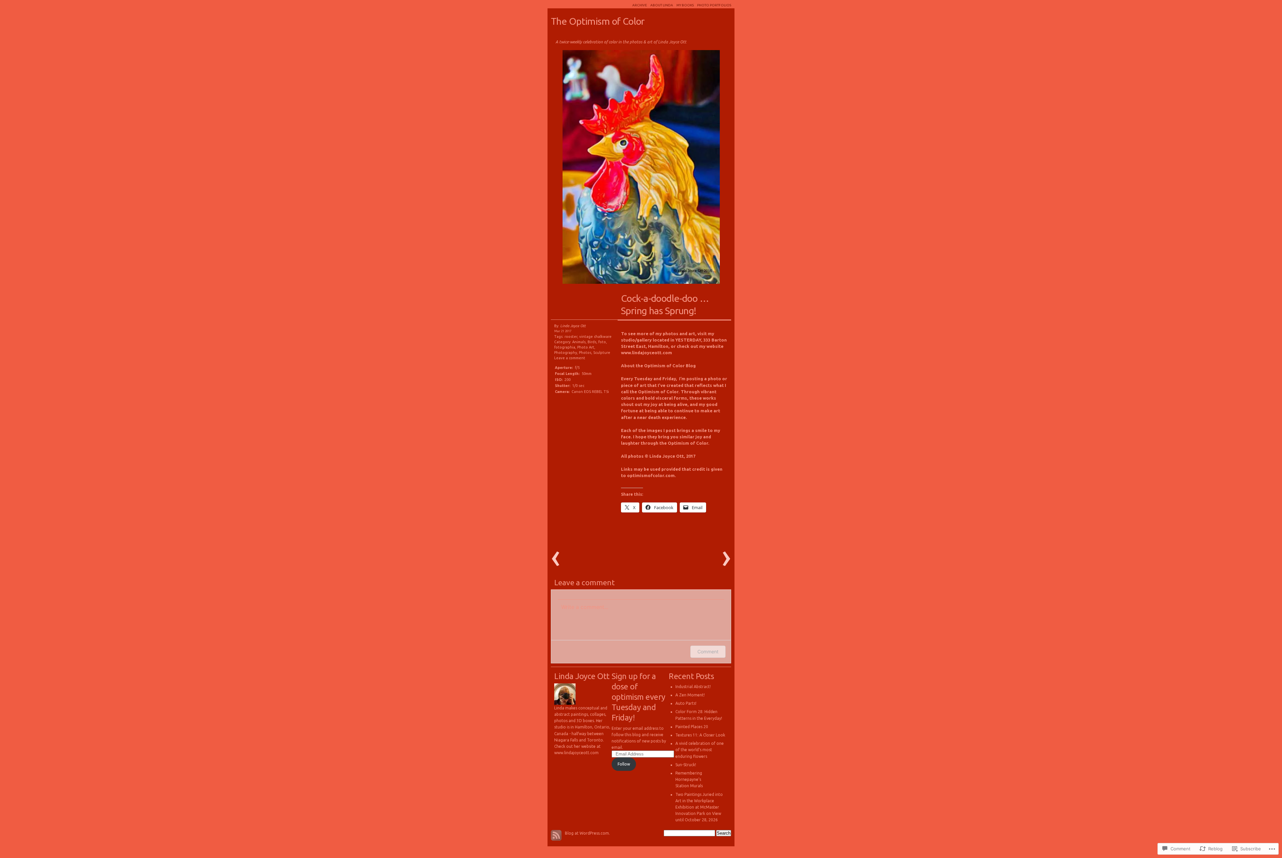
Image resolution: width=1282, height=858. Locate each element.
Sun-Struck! (685, 765)
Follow (624, 764)
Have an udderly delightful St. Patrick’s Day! (594, 168)
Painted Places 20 (691, 726)
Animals (579, 342)
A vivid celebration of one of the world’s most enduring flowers (699, 749)
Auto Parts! (685, 703)
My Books (685, 5)
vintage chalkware (595, 337)
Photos (585, 353)
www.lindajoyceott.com (646, 352)
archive (639, 5)
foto (602, 342)
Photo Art (585, 347)
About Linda (661, 5)
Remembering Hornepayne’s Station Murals (689, 779)
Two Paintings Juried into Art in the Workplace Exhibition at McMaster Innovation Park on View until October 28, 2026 (699, 807)
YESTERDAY (688, 340)
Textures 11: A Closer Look (700, 735)
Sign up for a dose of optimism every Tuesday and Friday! (638, 697)
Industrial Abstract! (693, 686)
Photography (565, 353)
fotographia (564, 347)
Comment (707, 651)
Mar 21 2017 (563, 331)
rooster (571, 337)
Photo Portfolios (714, 5)
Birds (592, 342)
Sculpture (601, 353)
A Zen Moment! (690, 695)
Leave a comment (569, 358)
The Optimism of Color (598, 21)
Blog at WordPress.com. (587, 833)
